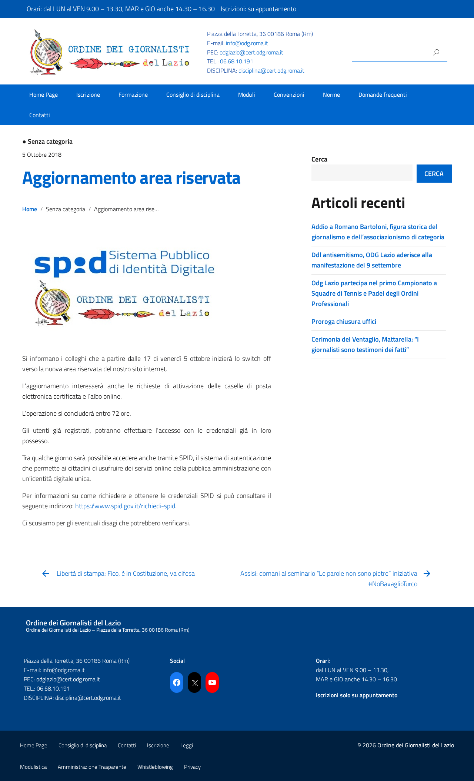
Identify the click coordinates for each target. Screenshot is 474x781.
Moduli (246, 94)
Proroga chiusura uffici (343, 321)
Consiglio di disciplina (193, 94)
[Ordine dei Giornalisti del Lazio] (110, 52)
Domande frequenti (382, 94)
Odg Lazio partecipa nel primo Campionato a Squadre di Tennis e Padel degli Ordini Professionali (374, 293)
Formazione (133, 94)
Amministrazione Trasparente (92, 766)
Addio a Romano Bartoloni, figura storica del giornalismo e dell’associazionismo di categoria (377, 232)
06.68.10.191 (236, 61)
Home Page (43, 94)
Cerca (319, 159)
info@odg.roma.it (247, 43)
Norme (331, 94)
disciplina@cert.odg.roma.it (271, 70)
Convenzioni (289, 94)
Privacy (192, 766)
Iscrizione (88, 94)
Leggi (186, 745)
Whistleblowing (155, 766)
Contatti (39, 114)
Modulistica (33, 766)
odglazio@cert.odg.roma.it (251, 52)
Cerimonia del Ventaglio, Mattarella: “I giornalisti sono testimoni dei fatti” (365, 344)
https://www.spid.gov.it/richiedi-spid (125, 506)
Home (29, 209)
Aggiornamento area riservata (131, 177)
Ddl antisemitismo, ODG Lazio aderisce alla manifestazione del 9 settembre (371, 260)
